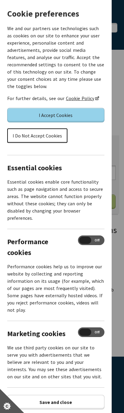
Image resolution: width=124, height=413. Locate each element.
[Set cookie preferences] (12, 401)
